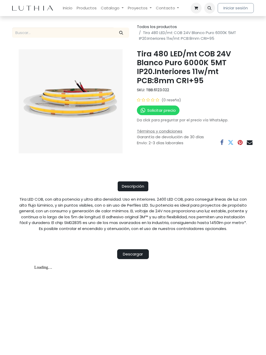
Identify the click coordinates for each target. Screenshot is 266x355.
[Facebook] (222, 142)
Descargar (133, 254)
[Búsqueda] (121, 33)
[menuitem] (68, 8)
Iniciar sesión (235, 8)
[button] (209, 8)
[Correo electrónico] (249, 142)
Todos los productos (157, 26)
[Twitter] (231, 142)
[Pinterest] (240, 142)
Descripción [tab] (133, 186)
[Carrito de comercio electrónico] (196, 8)
